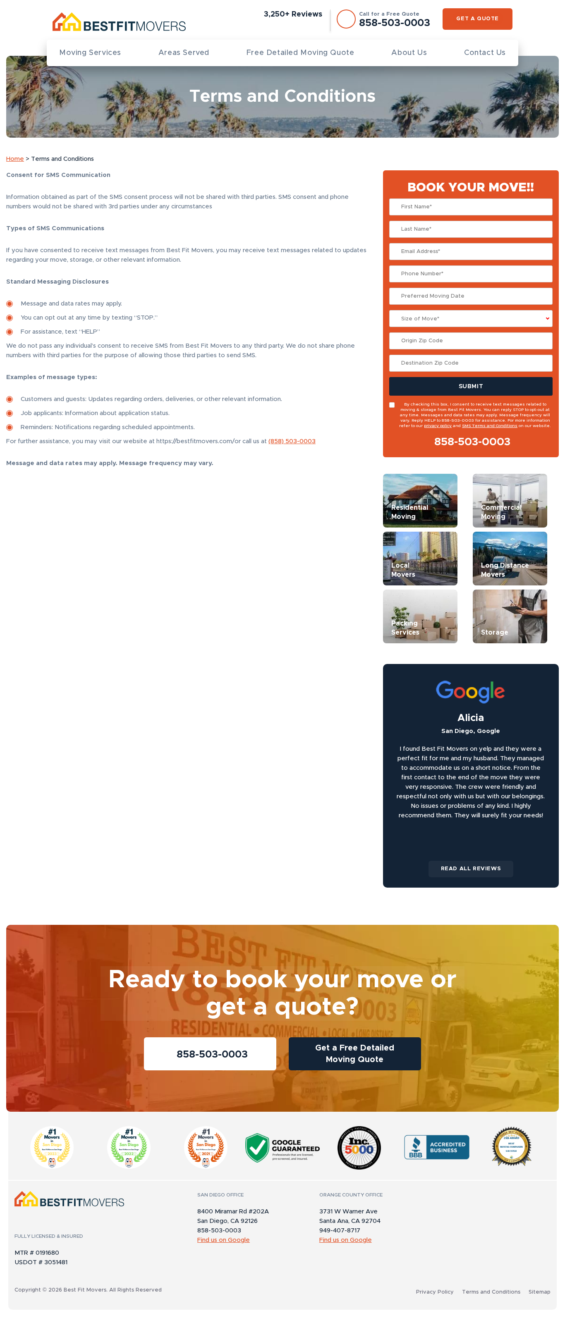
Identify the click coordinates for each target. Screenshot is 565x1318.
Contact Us (485, 53)
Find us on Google (223, 1240)
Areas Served (183, 53)
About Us (409, 53)
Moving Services (90, 53)
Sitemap (540, 1292)
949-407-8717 (339, 1230)
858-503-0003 (472, 442)
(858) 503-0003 (292, 441)
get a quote (477, 18)
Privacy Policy (435, 1292)
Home (15, 159)
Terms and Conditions (491, 1292)
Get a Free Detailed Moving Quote (354, 1054)
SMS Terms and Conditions (489, 426)
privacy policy (438, 426)
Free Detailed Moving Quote (300, 53)
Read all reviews (471, 869)
